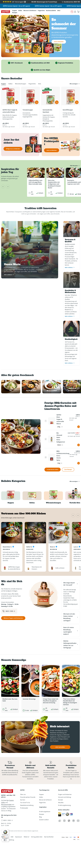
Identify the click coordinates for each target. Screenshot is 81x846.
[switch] (5, 840)
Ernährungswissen (44, 811)
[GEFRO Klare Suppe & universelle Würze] (10, 96)
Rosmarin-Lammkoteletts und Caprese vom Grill (74, 182)
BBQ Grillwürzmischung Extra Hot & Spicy (59, 455)
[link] (32, 503)
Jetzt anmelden (60, 747)
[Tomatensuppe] (30, 96)
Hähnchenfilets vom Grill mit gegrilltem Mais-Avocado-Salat (35, 182)
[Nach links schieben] (3, 187)
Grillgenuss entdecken (13, 149)
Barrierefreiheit (48, 837)
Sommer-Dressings (29, 699)
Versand (13, 126)
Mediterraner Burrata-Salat (10, 700)
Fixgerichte (42, 802)
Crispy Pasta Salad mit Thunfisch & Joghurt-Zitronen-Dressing (50, 701)
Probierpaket (24, 808)
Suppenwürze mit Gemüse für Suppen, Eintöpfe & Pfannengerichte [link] (49, 118)
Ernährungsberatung (64, 805)
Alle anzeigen (74, 84)
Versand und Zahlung (64, 797)
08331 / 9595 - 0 (7, 820)
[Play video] (10, 681)
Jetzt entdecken (51, 150)
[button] (78, 11)
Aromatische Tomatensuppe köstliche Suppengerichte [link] (30, 115)
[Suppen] (10, 493)
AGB (12, 837)
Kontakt (60, 800)
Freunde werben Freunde (27, 797)
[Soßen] (32, 493)
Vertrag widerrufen (36, 837)
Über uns (23, 794)
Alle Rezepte (74, 165)
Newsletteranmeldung (26, 805)
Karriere (22, 800)
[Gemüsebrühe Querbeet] (50, 96)
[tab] (3, 84)
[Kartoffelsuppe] (70, 96)
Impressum (18, 837)
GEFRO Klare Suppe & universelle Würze (59, 419)
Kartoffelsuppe (68, 110)
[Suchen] (71, 11)
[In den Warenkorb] (78, 426)
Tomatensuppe (28, 110)
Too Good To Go (25, 802)
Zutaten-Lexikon (44, 820)
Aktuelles (61, 802)
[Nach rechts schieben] (8, 187)
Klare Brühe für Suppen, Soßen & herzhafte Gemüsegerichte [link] (10, 117)
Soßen (3, 802)
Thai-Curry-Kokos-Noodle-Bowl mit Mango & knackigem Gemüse (70, 701)
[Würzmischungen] (53, 493)
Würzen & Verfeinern (45, 800)
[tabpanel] (40, 108)
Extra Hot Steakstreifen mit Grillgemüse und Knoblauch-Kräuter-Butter (54, 184)
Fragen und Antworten (65, 794)
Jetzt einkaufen (59, 43)
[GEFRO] (40, 36)
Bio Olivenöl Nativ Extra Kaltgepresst (59, 437)
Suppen (11, 800)
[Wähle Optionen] (16, 102)
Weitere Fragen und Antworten (13, 618)
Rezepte (41, 814)
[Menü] (8, 830)
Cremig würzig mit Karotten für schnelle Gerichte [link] (69, 115)
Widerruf (26, 837)
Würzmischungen (6, 804)
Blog (40, 817)
